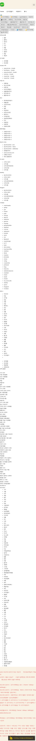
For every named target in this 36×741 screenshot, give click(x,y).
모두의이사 (14, 700)
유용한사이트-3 (8, 135)
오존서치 (2, 726)
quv (5, 209)
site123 (6, 217)
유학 (5, 614)
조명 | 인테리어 (3, 452)
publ (5, 213)
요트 (5, 598)
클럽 (5, 642)
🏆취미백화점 (14, 17)
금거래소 (6, 507)
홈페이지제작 (7, 663)
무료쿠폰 (31, 17)
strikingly (2, 687)
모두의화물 (5, 705)
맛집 (5, 296)
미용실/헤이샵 (7, 551)
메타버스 (6, 306)
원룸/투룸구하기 (14, 22)
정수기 (5, 628)
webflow (6, 227)
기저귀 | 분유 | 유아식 (5, 390)
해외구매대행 (5, 692)
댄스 (5, 519)
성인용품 (6, 61)
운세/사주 (6, 602)
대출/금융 (6, 102)
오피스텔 (24, 728)
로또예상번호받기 (8, 100)
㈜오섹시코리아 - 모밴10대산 (11, 149)
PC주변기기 (3, 485)
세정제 (5, 564)
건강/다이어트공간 (23, 24)
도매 (5, 327)
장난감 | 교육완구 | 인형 (5, 448)
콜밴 (5, 38)
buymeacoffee (8, 249)
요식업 (5, 298)
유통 (5, 612)
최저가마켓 (6, 325)
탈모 (5, 648)
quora (5, 284)
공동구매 (12, 692)
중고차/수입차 (7, 638)
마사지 (5, 319)
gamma (6, 221)
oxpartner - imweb (9, 78)
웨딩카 (5, 55)
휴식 (25, 11)
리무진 (5, 50)
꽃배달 (5, 509)
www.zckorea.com (9, 152)
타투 (5, 646)
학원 (5, 503)
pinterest (6, 265)
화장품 (5, 343)
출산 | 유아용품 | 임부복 (5, 462)
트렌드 (5, 315)
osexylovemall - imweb (10, 72)
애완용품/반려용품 (8, 572)
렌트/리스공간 (25, 27)
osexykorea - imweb (9, 68)
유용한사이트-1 (7, 131)
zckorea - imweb (8, 74)
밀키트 (5, 553)
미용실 (5, 337)
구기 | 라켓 (2, 388)
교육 (5, 501)
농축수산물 (6, 600)
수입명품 (2, 424)
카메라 (1, 466)
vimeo (5, 259)
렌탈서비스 (2, 410)
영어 (5, 317)
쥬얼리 (5, 634)
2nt (5, 237)
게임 (1, 380)
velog (5, 261)
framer (6, 211)
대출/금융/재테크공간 (12, 24)
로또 (5, 309)
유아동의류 (2, 440)
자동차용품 (2, 446)
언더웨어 (2, 432)
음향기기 (2, 442)
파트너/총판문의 (8, 156)
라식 (5, 523)
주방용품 (2, 456)
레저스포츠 (6, 525)
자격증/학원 (7, 116)
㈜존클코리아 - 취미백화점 (8, 710)
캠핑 (5, 640)
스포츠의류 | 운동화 (4, 426)
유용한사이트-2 (8, 133)
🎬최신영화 (4, 19)
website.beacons (8, 271)
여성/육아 (6, 110)
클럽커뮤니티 (23, 22)
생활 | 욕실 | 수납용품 (5, 420)
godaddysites (7, 225)
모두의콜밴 (5, 700)
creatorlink (7, 263)
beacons (6, 269)
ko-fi (5, 243)
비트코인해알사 (4, 22)
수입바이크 (6, 555)
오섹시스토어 (7, 162)
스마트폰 (6, 568)
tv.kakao (6, 288)
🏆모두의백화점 (5, 17)
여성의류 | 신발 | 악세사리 (6, 434)
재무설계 (6, 624)
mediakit (6, 273)
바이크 (5, 329)
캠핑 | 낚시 (2, 468)
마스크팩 (6, 535)
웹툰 (5, 345)
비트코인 (6, 294)
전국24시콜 (30, 695)
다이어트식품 (3, 398)
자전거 (5, 622)
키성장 (5, 644)
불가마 (5, 563)
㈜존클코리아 (7, 150)
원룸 (5, 604)
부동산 (5, 331)
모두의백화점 (11, 718)
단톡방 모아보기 (8, 154)
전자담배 (6, 626)
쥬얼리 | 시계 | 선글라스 (5, 458)
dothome (6, 219)
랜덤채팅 (6, 365)
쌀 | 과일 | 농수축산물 (5, 428)
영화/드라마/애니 (8, 584)
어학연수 (6, 576)
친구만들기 (10, 11)
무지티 (5, 547)
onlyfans (6, 251)
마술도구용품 (3, 408)
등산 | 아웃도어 (3, 404)
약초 (5, 574)
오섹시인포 (6, 168)
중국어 (5, 353)
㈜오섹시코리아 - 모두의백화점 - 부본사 (12, 690)
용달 (5, 53)
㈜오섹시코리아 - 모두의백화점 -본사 (11, 685)
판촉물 (5, 656)
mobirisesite (7, 205)
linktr (5, 245)
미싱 (5, 549)
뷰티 (5, 351)
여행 (5, 302)
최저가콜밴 (22, 695)
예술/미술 (6, 586)
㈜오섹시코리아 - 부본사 (10, 146)
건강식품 (2, 378)
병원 (5, 108)
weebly (6, 282)
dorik (5, 235)
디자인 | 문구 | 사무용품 (5, 406)
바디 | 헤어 (2, 414)
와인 (5, 308)
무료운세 (6, 122)
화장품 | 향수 (3, 477)
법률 (5, 341)
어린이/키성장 (7, 112)
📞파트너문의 (4, 32)
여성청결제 (6, 578)
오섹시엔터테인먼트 (8, 166)
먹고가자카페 (18, 19)
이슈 (5, 618)
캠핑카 (5, 51)
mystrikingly (7, 241)
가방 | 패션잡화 (3, 374)
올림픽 (5, 594)
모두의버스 (10, 703)
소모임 (5, 567)
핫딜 (34, 690)
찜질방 (5, 321)
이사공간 (12, 30)
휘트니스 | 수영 (3, 479)
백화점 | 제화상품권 (4, 418)
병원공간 (3, 27)
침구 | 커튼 (2, 464)
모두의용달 (14, 705)
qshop (5, 207)
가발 (5, 491)
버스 (5, 44)
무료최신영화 (7, 126)
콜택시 (5, 40)
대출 (5, 311)
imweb (6, 278)
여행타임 (10, 19)
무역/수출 (6, 545)
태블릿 (1, 471)
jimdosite (6, 257)
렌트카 (5, 42)
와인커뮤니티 (31, 22)
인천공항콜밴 (4, 697)
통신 (5, 650)
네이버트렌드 (7, 513)
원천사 (5, 606)
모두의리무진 (20, 703)
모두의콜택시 (31, 703)
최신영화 (6, 63)
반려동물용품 (3, 416)
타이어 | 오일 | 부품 (4, 469)
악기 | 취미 (2, 430)
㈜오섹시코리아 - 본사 (9, 145)
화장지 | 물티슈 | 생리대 (5, 475)
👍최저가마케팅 (29, 30)
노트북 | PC (3, 396)
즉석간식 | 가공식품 (4, 460)
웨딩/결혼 (9, 27)
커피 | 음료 (2, 473)
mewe (5, 275)
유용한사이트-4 (8, 137)
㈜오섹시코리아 (7, 175)
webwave (6, 231)
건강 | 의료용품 (3, 376)
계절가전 (2, 382)
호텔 (5, 333)
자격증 (5, 620)
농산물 (5, 323)
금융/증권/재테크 (8, 118)
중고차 (5, 314)
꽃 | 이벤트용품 (3, 392)
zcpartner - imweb (9, 76)
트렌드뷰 (25, 19)
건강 (5, 493)
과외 (5, 499)
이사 (5, 45)
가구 (5, 489)
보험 (5, 304)
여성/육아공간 (16, 27)
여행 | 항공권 (3, 436)
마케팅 (5, 537)
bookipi (6, 233)
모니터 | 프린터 (3, 412)
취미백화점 (19, 718)
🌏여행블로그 (20, 30)
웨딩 (22, 733)
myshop (6, 223)
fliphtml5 (6, 239)
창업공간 (32, 24)
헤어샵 (2, 731)
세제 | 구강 (2, 422)
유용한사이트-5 (8, 139)
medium (6, 255)
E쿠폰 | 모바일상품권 (5, 483)
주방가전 (2, 454)
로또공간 (3, 24)
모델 (5, 541)
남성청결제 (6, 511)
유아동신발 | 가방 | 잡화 (5, 438)
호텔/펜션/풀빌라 (8, 662)
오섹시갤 (6, 170)
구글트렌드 (6, 505)
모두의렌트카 (25, 705)
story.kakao (7, 247)
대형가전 (2, 400)
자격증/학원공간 (5, 30)
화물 (5, 48)
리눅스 (5, 531)
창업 (5, 106)
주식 (5, 349)
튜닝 (5, 652)
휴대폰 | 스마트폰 (4, 481)
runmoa (6, 229)
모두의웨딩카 (24, 700)
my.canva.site (7, 280)
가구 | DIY (2, 373)
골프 (1, 384)
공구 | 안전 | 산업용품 (5, 386)
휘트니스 (6, 660)
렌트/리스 (6, 114)
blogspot (6, 286)
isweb (5, 277)
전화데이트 (6, 367)
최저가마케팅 (28, 718)
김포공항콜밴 (13, 697)
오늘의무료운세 (23, 17)
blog (5, 267)
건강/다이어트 (7, 104)
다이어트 (6, 347)
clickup (6, 215)
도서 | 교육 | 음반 (4, 402)
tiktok (5, 253)
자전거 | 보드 (3, 444)
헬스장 (5, 335)
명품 (5, 339)
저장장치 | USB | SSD (5, 450)
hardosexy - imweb (9, 70)
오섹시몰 (6, 164)
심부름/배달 (7, 570)
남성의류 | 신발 (3, 394)
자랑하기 (18, 11)
